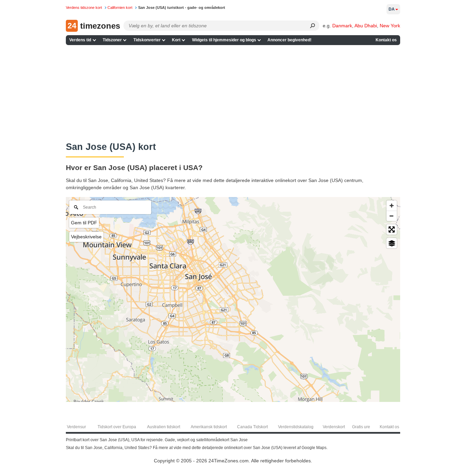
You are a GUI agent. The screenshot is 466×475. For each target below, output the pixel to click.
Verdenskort (334, 426)
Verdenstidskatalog (296, 426)
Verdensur (76, 426)
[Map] (233, 299)
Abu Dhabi (365, 25)
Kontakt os (386, 40)
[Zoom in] (392, 205)
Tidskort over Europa (117, 426)
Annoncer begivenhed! (289, 40)
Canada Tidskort (252, 426)
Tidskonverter (147, 40)
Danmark (342, 25)
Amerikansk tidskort (209, 426)
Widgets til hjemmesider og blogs (224, 40)
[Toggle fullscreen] (392, 229)
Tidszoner (112, 40)
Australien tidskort (163, 426)
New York (390, 25)
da (392, 9)
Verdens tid (80, 40)
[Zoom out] (392, 216)
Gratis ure (361, 426)
